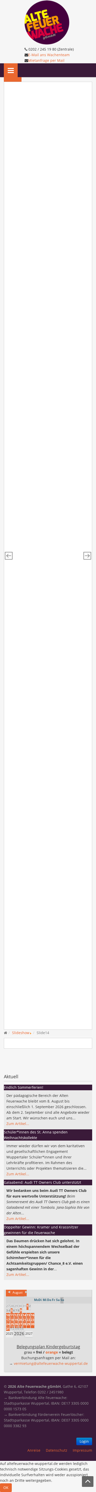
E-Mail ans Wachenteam (49, 54)
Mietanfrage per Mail (46, 60)
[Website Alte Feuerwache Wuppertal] (47, 21)
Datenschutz (56, 1450)
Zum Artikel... (17, 1123)
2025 (9, 1333)
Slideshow (20, 1032)
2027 (29, 1333)
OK (5, 1487)
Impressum (82, 1450)
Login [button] (84, 1441)
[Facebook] (8, 1061)
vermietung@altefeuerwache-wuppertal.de (51, 1363)
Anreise (33, 1450)
